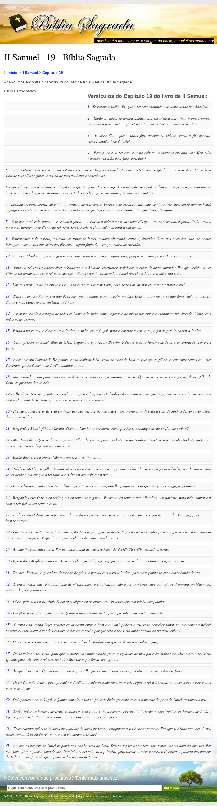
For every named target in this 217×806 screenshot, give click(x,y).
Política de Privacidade (60, 796)
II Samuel (30, 72)
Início (12, 72)
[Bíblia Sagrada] (72, 24)
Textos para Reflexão (109, 796)
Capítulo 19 (52, 72)
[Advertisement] (44, 126)
